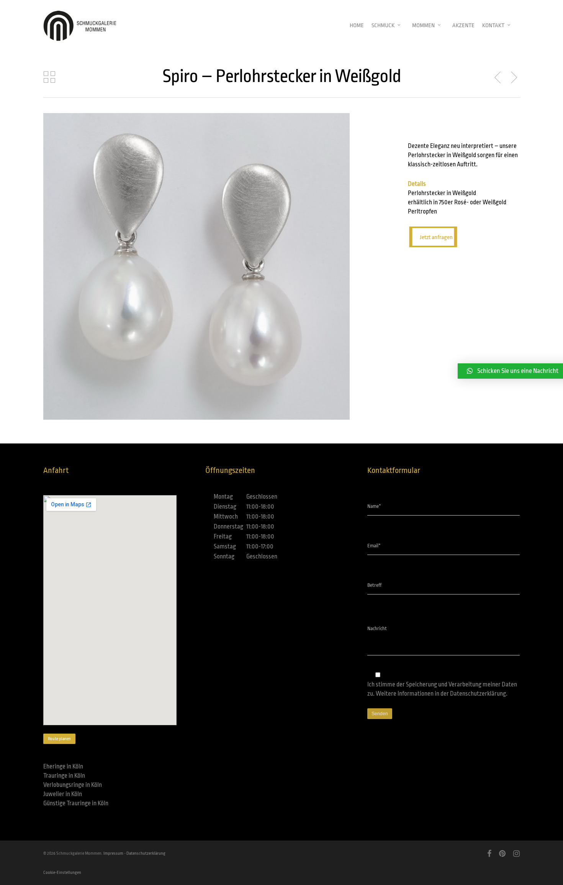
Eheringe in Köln (63, 766)
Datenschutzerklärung (478, 693)
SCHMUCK (383, 25)
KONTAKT (493, 25)
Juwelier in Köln (62, 794)
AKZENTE (463, 25)
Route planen (59, 738)
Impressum (113, 853)
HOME (357, 25)
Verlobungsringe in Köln (72, 785)
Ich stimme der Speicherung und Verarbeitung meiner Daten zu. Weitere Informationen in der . (442, 689)
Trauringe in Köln (64, 775)
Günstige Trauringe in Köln (75, 803)
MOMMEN (423, 25)
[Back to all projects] (49, 77)
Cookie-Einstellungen (62, 872)
